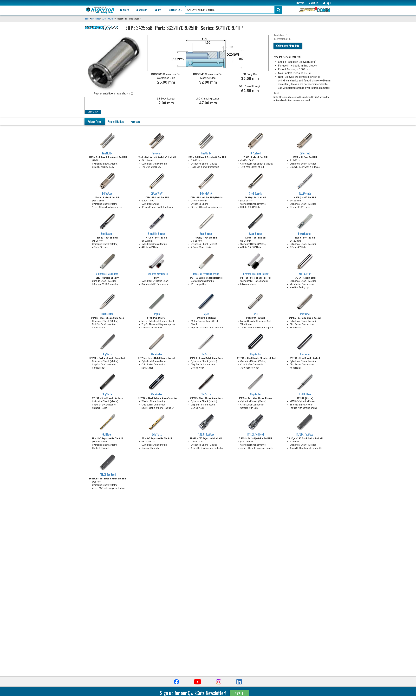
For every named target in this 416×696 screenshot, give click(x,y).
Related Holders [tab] (116, 122)
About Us (313, 3)
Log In (328, 3)
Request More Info (289, 46)
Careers (300, 3)
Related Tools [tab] (94, 122)
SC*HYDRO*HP (108, 18)
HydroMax (95, 18)
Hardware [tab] (135, 122)
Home (87, 18)
